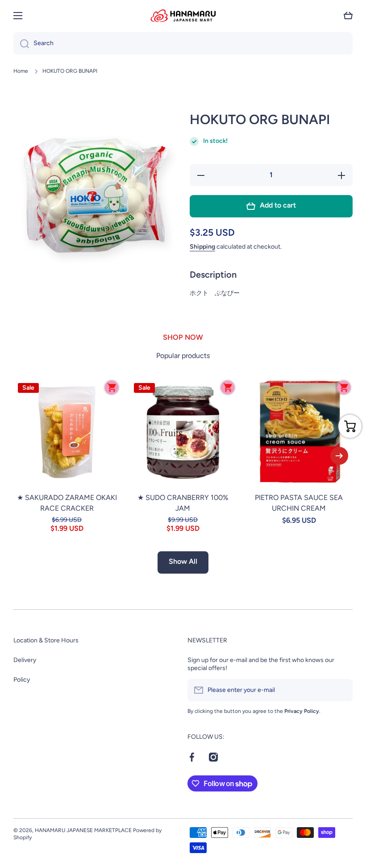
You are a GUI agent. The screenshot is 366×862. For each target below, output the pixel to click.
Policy (21, 679)
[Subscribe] (341, 690)
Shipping (202, 246)
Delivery (24, 660)
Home (20, 71)
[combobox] (183, 43)
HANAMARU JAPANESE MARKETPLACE (83, 830)
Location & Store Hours (46, 640)
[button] (348, 15)
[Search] (21, 43)
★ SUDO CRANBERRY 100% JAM (183, 502)
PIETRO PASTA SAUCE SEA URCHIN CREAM (299, 502)
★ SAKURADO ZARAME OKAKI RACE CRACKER (67, 502)
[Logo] (183, 15)
